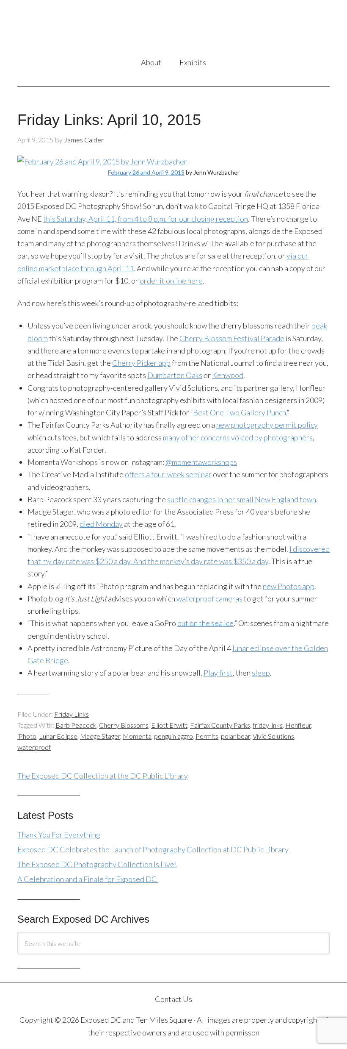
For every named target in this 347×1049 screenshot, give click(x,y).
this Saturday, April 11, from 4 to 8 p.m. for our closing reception (145, 218)
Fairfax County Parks (220, 725)
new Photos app (288, 586)
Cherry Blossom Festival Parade (231, 338)
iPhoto (26, 736)
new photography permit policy (267, 424)
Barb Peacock (75, 725)
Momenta (137, 736)
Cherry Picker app (141, 362)
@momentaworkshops (201, 462)
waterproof (34, 747)
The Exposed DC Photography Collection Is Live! (97, 864)
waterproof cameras (209, 598)
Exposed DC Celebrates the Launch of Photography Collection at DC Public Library (153, 849)
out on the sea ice (205, 623)
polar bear (235, 736)
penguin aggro (173, 736)
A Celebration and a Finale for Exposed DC (87, 879)
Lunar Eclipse (58, 736)
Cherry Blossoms (124, 725)
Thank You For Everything (58, 834)
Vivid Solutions (273, 736)
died (101, 524)
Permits (207, 736)
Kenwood (227, 375)
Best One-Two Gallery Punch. (240, 412)
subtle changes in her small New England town (241, 499)
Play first (218, 672)
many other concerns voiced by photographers (238, 437)
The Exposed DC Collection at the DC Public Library (102, 775)
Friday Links (71, 714)
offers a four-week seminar (168, 474)
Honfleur (298, 725)
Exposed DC (173, 29)
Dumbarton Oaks (174, 375)
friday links (268, 725)
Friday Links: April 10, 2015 (109, 119)
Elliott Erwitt (169, 725)
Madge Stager (100, 736)
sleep (261, 672)
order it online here (171, 280)
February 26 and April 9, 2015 (146, 172)
